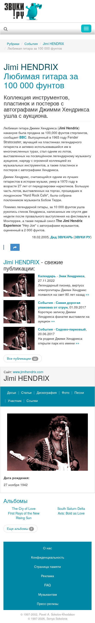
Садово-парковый (71, 329)
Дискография (47, 392)
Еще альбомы (19, 528)
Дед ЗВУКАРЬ (61, 237)
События (31, 43)
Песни (79, 392)
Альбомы (15, 500)
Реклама (47, 575)
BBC (22, 137)
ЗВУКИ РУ (82, 237)
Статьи (26, 392)
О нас (47, 548)
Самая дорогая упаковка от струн (59, 304)
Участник (14, 400)
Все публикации (22, 358)
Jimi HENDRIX (53, 43)
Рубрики (13, 43)
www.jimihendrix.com (28, 371)
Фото (65, 392)
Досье (11, 392)
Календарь (47, 275)
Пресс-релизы (47, 603)
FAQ (47, 585)
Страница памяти (47, 566)
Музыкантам (47, 594)
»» (87, 294)
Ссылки (32, 400)
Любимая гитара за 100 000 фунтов (41, 80)
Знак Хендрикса (71, 275)
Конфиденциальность (47, 557)
